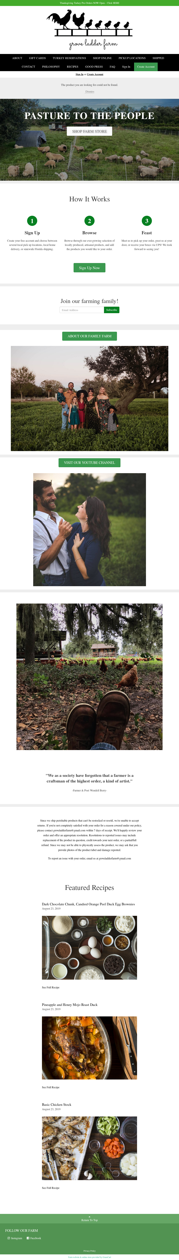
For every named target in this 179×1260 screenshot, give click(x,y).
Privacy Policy (90, 1250)
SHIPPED (158, 58)
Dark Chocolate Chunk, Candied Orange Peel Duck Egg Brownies (88, 904)
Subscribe (111, 310)
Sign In (126, 66)
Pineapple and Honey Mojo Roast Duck (70, 1004)
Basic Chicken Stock (56, 1104)
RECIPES (72, 66)
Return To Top (89, 1220)
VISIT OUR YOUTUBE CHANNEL (89, 462)
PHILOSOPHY (51, 66)
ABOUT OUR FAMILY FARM (90, 336)
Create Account (146, 66)
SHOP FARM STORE (89, 131)
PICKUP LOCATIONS (132, 58)
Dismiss (89, 91)
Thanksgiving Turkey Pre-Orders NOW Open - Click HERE (89, 3)
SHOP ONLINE (102, 58)
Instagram (16, 1238)
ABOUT (17, 58)
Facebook (35, 1238)
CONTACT (28, 66)
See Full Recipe (50, 987)
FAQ (112, 66)
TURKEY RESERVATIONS (69, 58)
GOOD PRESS (94, 66)
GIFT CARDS (37, 58)
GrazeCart (107, 1257)
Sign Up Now (89, 267)
